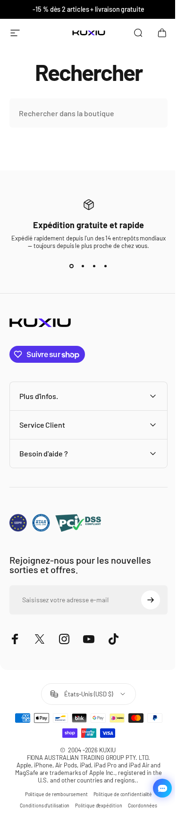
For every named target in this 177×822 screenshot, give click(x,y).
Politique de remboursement (52, 794)
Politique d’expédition (95, 805)
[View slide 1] (71, 266)
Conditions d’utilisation (41, 805)
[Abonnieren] (143, 600)
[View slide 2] (83, 266)
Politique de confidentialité (119, 794)
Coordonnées (138, 805)
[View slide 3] (94, 266)
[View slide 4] (105, 266)
